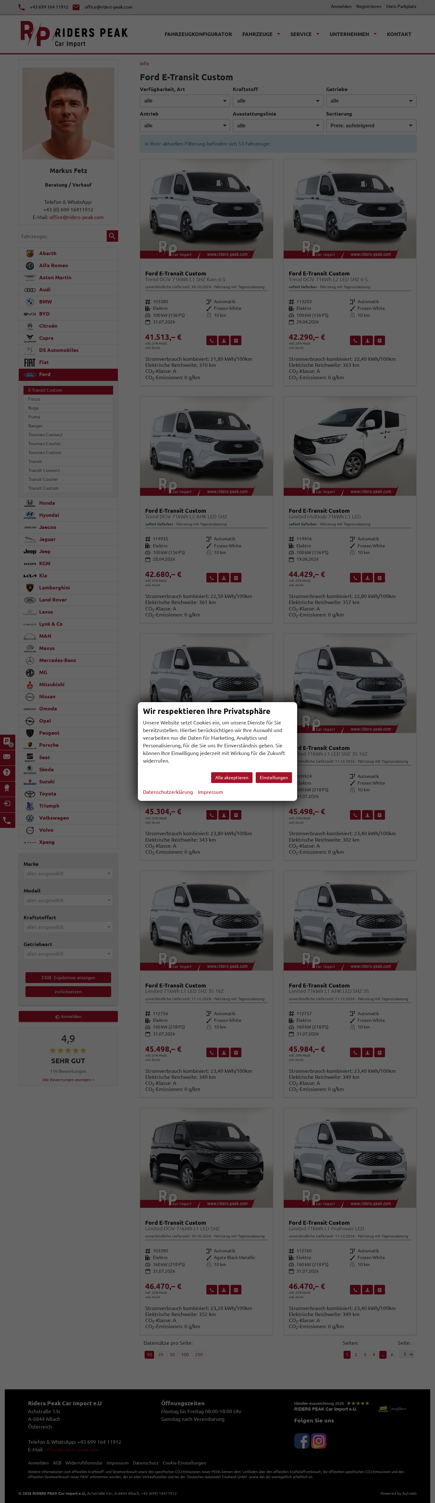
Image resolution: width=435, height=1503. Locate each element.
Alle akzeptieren (231, 777)
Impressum (210, 792)
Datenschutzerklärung (168, 792)
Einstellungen (274, 777)
